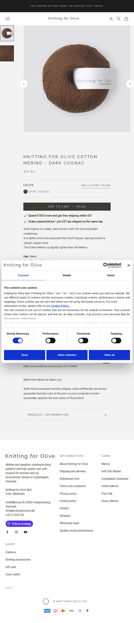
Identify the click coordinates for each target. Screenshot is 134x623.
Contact (64, 508)
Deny (24, 355)
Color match (13, 574)
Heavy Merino (109, 501)
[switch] (50, 340)
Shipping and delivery (73, 471)
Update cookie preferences (76, 530)
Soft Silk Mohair (111, 471)
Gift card (11, 567)
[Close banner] (129, 265)
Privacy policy (68, 493)
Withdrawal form (70, 478)
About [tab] (111, 275)
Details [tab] (67, 275)
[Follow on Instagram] (16, 532)
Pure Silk (106, 493)
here (59, 379)
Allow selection (67, 355)
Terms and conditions (73, 486)
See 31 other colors (96, 185)
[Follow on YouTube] (25, 532)
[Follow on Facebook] (7, 532)
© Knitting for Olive (70, 601)
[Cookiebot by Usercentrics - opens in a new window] (106, 265)
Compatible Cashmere (114, 478)
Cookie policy (68, 501)
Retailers (65, 515)
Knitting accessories (18, 559)
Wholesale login (69, 523)
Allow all (109, 355)
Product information (48, 414)
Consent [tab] (23, 275)
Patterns (11, 552)
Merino (105, 464)
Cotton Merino (110, 486)
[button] (130, 84)
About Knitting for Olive (74, 464)
